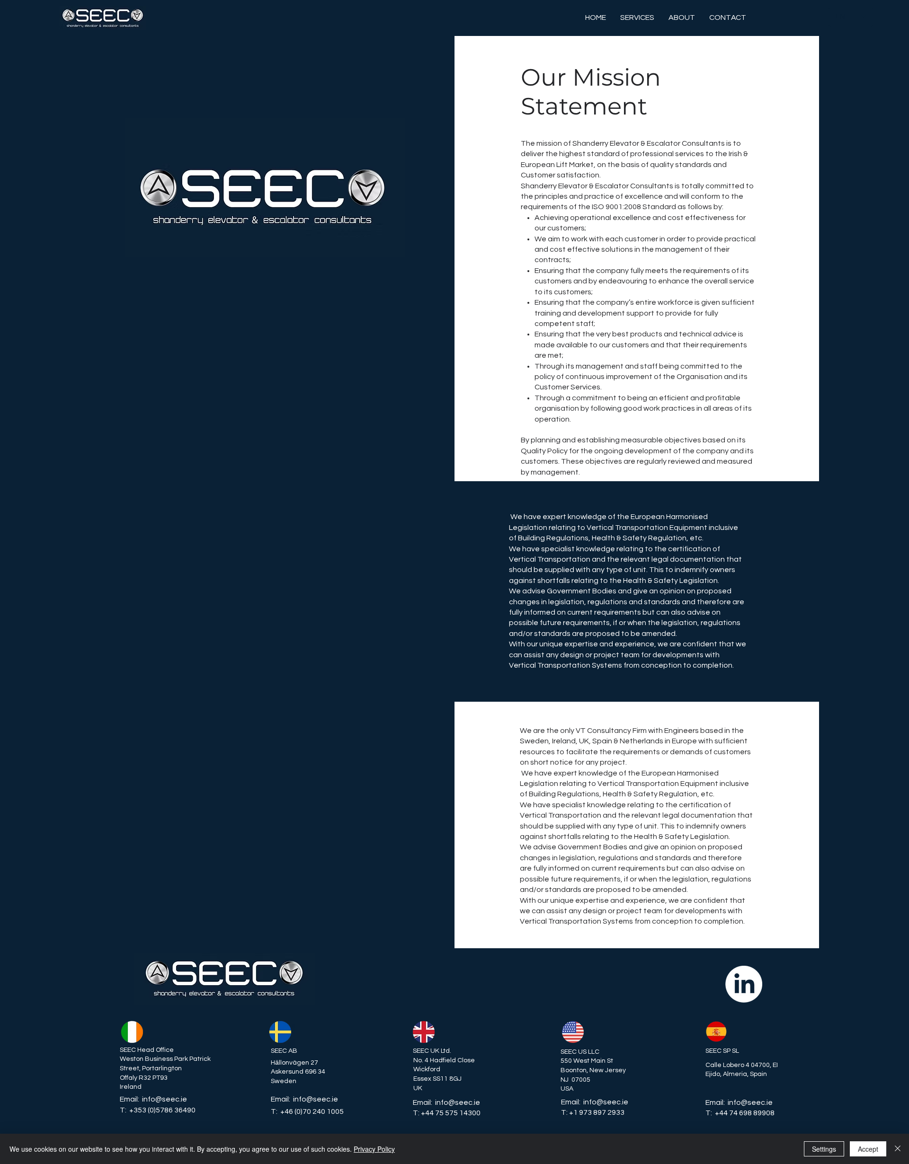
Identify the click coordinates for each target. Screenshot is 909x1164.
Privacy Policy (374, 1149)
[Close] (897, 1148)
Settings (824, 1149)
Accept (868, 1149)
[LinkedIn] (743, 984)
